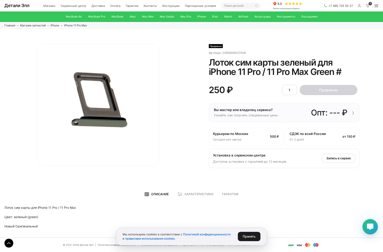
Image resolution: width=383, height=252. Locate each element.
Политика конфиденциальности (117, 244)
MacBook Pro (96, 16)
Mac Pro (185, 16)
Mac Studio (167, 16)
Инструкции (171, 6)
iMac (133, 16)
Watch (228, 16)
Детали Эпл (16, 5)
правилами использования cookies (150, 238)
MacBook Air (74, 16)
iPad (215, 16)
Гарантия (132, 6)
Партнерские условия (200, 6)
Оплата (115, 6)
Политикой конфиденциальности (207, 234)
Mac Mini (148, 16)
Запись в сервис (338, 158)
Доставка (98, 6)
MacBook (117, 16)
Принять (249, 236)
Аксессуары (262, 16)
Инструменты (286, 16)
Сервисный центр (73, 6)
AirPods (243, 16)
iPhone (201, 16)
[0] (368, 6)
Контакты (150, 6)
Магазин (49, 6)
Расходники (309, 16)
